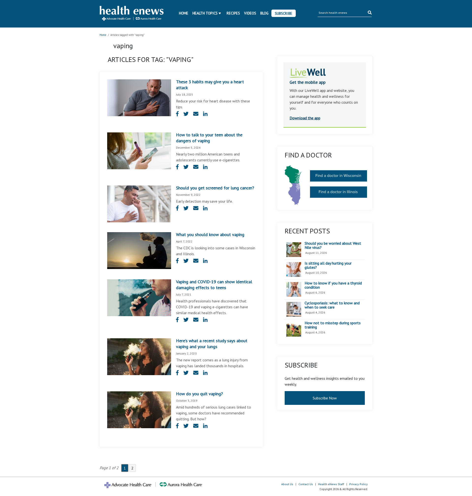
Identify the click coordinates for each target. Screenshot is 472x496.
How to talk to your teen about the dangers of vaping (209, 137)
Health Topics (205, 13)
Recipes (233, 13)
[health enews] (132, 14)
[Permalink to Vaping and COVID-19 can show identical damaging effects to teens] (139, 297)
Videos (250, 13)
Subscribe (283, 13)
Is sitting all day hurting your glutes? (328, 265)
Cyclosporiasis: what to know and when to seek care (332, 305)
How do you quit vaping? (199, 394)
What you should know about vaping (210, 234)
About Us (287, 484)
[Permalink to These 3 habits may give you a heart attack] (139, 97)
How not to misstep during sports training (333, 325)
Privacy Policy (358, 484)
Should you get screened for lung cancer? (215, 188)
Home (183, 13)
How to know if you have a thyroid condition (333, 285)
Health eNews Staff (331, 484)
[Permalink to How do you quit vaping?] (139, 409)
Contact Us (305, 484)
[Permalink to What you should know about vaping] (139, 250)
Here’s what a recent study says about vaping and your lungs (211, 343)
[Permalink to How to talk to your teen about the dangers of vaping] (139, 150)
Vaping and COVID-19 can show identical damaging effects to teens (214, 284)
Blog (264, 13)
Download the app (305, 117)
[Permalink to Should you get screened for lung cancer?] (139, 203)
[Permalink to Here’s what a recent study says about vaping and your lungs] (139, 356)
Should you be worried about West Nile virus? (333, 245)
